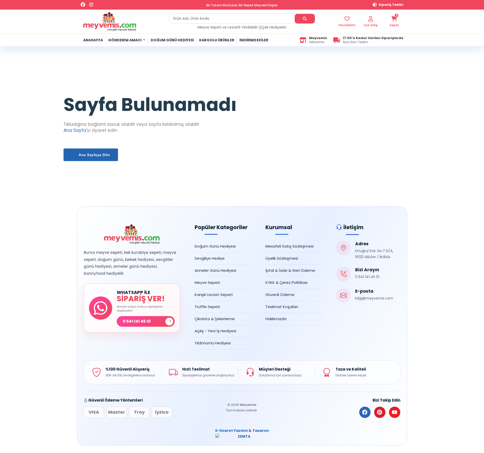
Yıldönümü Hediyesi (213, 343)
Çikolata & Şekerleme (215, 318)
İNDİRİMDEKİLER (253, 40)
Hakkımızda (275, 318)
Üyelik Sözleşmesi (281, 258)
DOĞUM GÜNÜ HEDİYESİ (172, 40)
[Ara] (305, 18)
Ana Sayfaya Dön (94, 155)
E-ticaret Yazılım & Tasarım (242, 430)
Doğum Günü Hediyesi (215, 246)
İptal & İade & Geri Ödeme (290, 270)
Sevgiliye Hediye (210, 258)
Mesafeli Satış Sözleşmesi (289, 246)
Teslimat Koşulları (281, 306)
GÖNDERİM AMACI (124, 40)
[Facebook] (83, 5)
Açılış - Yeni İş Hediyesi (215, 331)
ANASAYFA (93, 40)
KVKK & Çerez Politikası (286, 282)
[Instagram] (91, 5)
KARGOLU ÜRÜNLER (216, 40)
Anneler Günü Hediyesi (215, 270)
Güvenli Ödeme (279, 294)
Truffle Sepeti (207, 306)
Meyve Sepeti (207, 282)
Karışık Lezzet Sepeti (214, 294)
